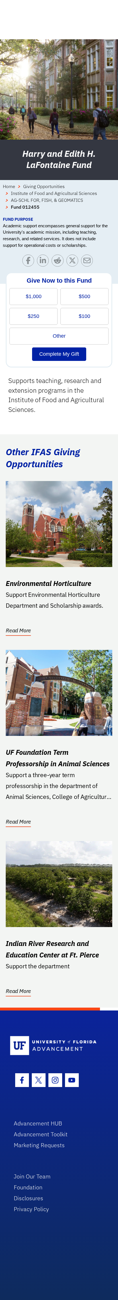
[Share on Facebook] (29, 262)
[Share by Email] (88, 262)
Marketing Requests (39, 1145)
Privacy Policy (31, 1209)
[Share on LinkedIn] (44, 262)
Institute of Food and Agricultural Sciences (54, 193)
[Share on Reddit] (59, 262)
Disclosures (28, 1198)
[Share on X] (73, 262)
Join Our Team (32, 1176)
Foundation (28, 1187)
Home (9, 186)
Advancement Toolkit (41, 1134)
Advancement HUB (38, 1123)
